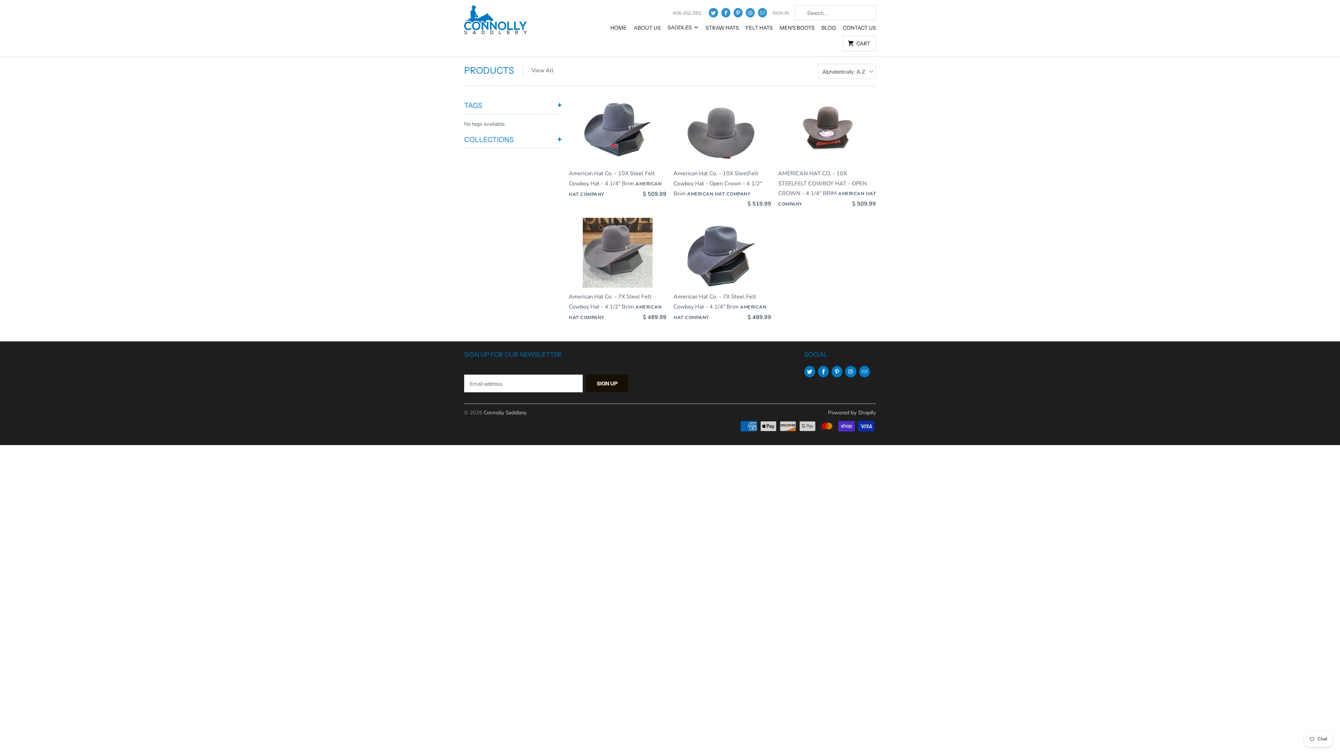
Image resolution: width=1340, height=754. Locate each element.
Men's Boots (797, 27)
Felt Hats (759, 27)
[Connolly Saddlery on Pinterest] (738, 12)
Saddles (680, 27)
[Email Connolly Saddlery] (762, 12)
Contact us (859, 27)
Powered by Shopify (852, 412)
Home (618, 27)
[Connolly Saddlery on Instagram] (750, 12)
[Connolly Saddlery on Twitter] (713, 12)
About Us (647, 27)
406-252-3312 (686, 13)
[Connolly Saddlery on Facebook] (725, 12)
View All (542, 70)
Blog (828, 27)
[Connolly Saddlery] (495, 22)
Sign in (781, 13)
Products (489, 70)
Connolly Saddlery (505, 412)
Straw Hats (722, 27)
